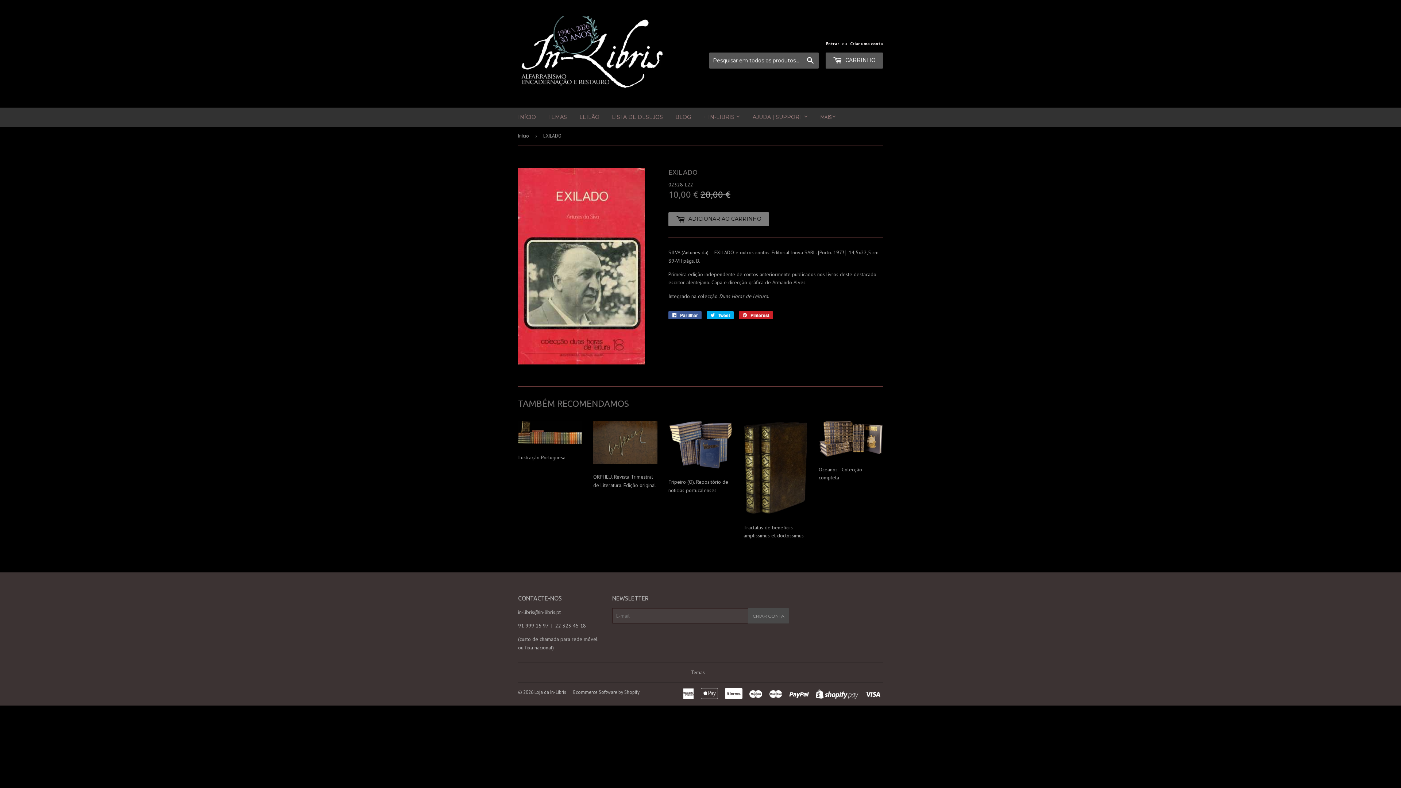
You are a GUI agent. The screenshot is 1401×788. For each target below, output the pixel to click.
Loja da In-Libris (550, 692)
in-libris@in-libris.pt (539, 612)
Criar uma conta (866, 43)
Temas (557, 117)
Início (527, 117)
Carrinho (860, 60)
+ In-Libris (719, 117)
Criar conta (768, 616)
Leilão (589, 117)
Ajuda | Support (778, 117)
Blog (683, 117)
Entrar (832, 43)
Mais (826, 117)
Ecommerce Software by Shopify (606, 692)
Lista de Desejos (637, 117)
